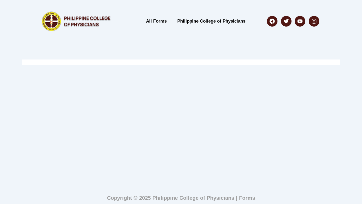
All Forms (156, 21)
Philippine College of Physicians (211, 21)
